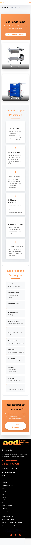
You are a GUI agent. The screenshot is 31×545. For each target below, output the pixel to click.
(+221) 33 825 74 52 (11, 464)
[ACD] (2, 2)
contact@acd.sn (10, 460)
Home (6, 7)
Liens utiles (6, 512)
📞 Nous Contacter (15, 425)
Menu (4, 475)
